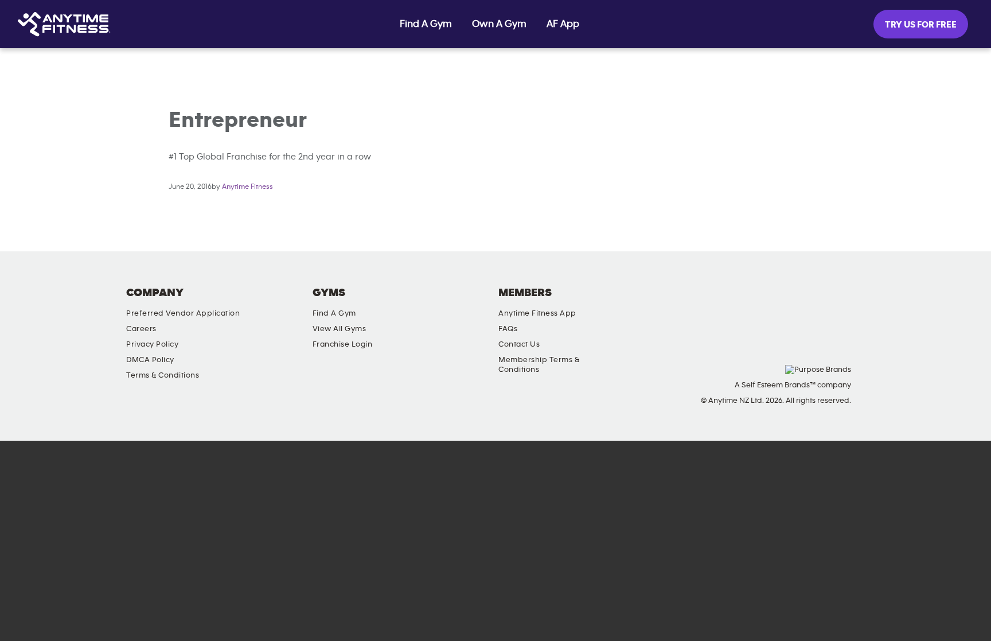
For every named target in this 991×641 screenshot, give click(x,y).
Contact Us (519, 344)
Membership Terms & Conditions (538, 365)
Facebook (704, 302)
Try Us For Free (921, 24)
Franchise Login (343, 344)
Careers (141, 329)
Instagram (671, 302)
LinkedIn (639, 302)
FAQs (507, 329)
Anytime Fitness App (537, 313)
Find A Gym (426, 24)
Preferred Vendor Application (183, 313)
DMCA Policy (150, 360)
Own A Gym (499, 24)
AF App (563, 24)
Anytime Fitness (247, 187)
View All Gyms (339, 329)
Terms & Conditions (162, 375)
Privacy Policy (152, 344)
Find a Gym (334, 313)
